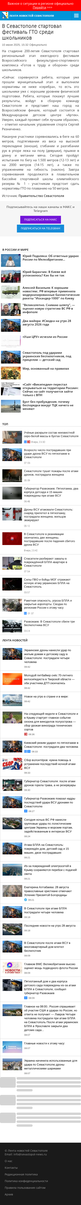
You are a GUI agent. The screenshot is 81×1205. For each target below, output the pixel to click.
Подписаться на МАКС (40, 219)
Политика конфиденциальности (26, 1181)
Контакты (11, 1167)
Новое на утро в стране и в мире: (46, 696)
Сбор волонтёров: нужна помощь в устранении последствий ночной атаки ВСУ (49, 763)
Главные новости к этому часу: (44, 1043)
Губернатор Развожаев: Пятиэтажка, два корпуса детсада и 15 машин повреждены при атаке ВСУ (51, 492)
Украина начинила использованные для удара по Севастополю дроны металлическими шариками (50, 1064)
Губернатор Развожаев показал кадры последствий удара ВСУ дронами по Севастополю (49, 802)
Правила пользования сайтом (25, 1188)
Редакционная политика (21, 1174)
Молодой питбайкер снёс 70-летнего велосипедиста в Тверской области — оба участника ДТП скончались (49, 679)
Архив (9, 1194)
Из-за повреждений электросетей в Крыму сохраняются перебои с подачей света (50, 869)
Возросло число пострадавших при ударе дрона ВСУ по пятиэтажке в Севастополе (47, 453)
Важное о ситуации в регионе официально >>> (41, 5)
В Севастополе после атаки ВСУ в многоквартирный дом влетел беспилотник (47, 946)
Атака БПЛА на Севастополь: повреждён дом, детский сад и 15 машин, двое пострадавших (46, 848)
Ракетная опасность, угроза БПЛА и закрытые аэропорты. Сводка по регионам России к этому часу (48, 604)
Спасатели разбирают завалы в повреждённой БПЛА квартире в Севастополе (45, 562)
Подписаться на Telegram (40, 228)
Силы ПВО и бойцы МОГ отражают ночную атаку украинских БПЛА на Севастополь (47, 583)
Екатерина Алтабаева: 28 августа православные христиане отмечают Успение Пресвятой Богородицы (48, 891)
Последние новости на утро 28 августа (49, 925)
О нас (8, 1161)
